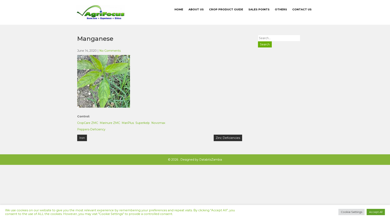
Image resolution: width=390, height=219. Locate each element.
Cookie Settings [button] (351, 212)
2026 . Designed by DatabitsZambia (196, 159)
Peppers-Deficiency (91, 129)
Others (281, 9)
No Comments (110, 51)
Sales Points (259, 9)
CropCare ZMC (87, 123)
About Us (196, 9)
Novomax (158, 123)
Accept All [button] (375, 212)
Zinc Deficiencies (228, 138)
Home (178, 9)
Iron (82, 138)
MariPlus (128, 123)
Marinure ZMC (110, 123)
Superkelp (142, 123)
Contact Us (302, 9)
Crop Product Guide (226, 9)
